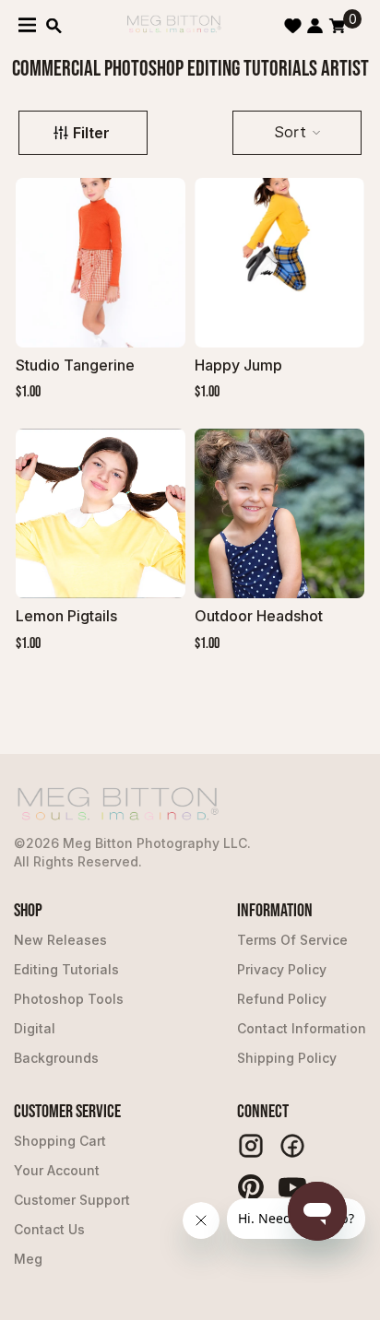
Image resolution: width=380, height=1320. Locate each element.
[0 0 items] (337, 25)
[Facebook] (292, 1146)
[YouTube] (292, 1187)
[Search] (54, 25)
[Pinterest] (251, 1187)
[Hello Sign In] (315, 25)
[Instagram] (251, 1146)
